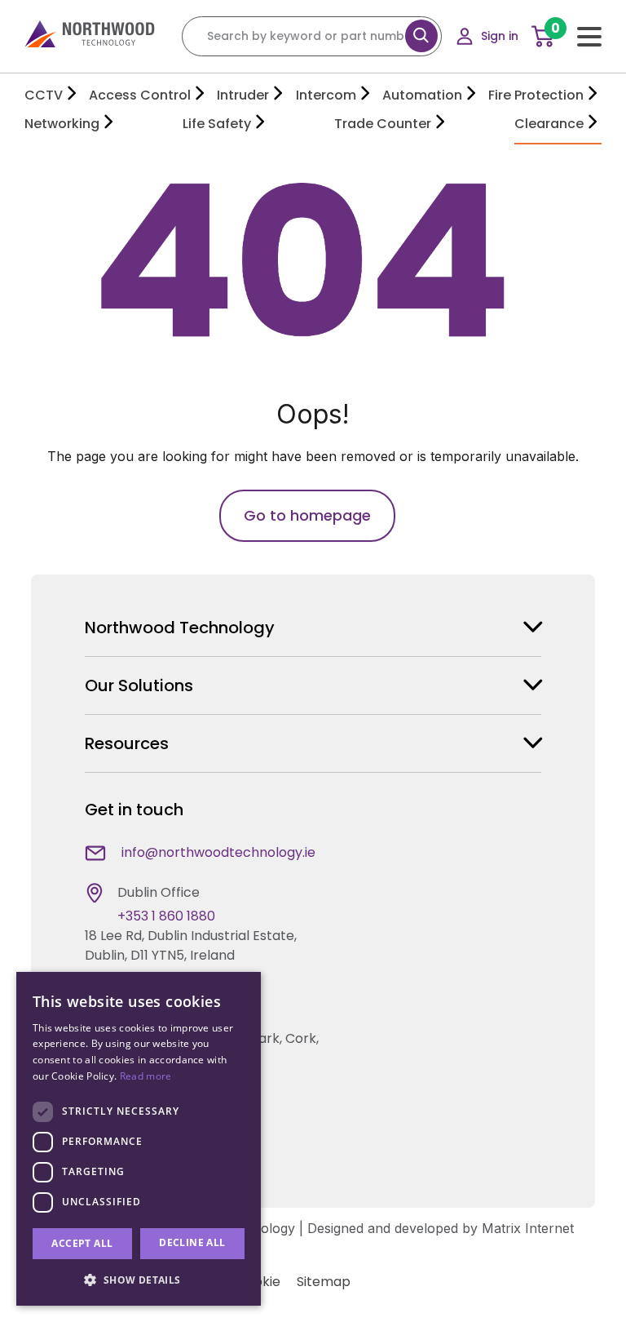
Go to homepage (307, 515)
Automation (422, 95)
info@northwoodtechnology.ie (218, 852)
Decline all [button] (192, 1242)
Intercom (326, 95)
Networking (61, 123)
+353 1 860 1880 (166, 916)
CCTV (43, 95)
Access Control (140, 95)
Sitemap (323, 1281)
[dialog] (138, 1139)
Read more (146, 1076)
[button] (139, 1279)
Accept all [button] (81, 1243)
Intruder (243, 95)
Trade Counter (382, 123)
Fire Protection (536, 95)
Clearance (549, 123)
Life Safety (217, 123)
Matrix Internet (528, 1228)
